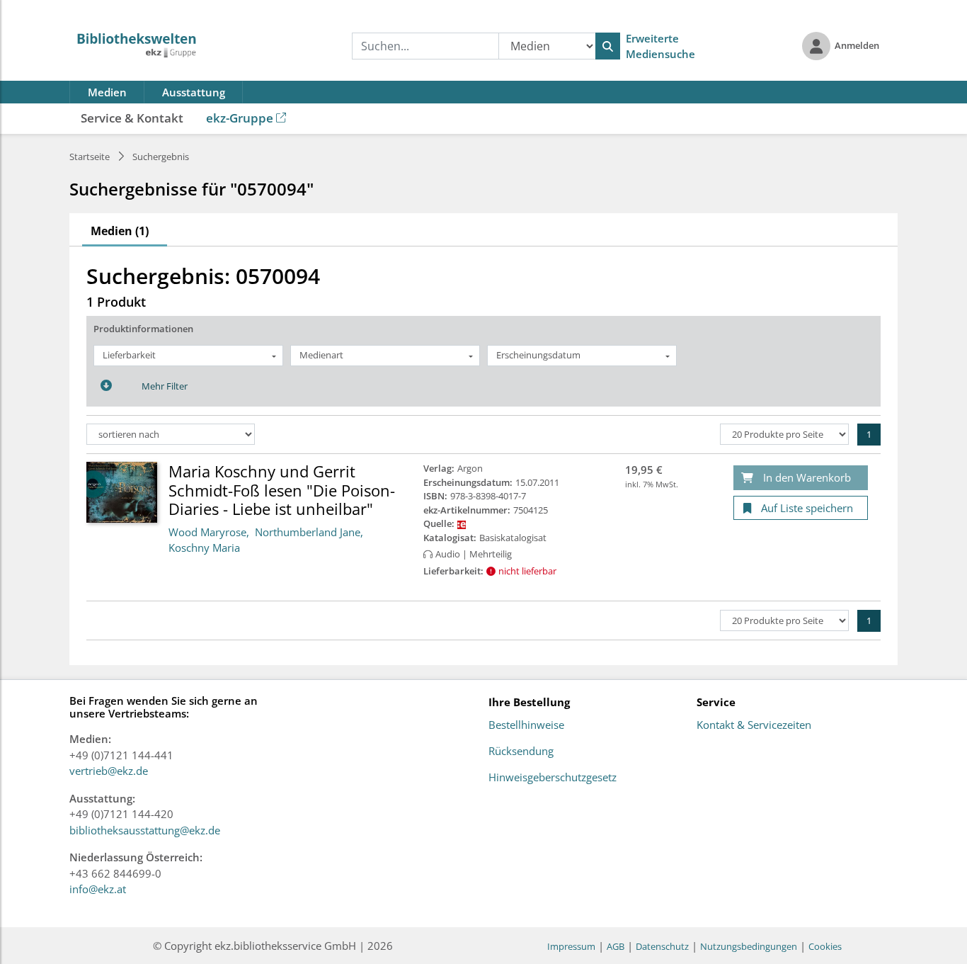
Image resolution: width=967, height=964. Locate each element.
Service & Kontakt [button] (132, 118)
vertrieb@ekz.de (108, 771)
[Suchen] (607, 46)
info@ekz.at (97, 889)
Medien (107, 92)
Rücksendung (521, 751)
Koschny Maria (204, 547)
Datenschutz (662, 946)
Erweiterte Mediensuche (660, 46)
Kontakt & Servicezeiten (754, 725)
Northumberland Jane (307, 532)
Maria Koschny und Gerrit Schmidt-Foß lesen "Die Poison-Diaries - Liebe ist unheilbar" (281, 489)
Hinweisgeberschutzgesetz (552, 778)
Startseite (89, 156)
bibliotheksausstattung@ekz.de (144, 830)
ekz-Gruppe (239, 118)
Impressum (571, 946)
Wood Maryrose (207, 532)
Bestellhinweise (526, 725)
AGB (615, 946)
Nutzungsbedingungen (748, 946)
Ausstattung (193, 92)
